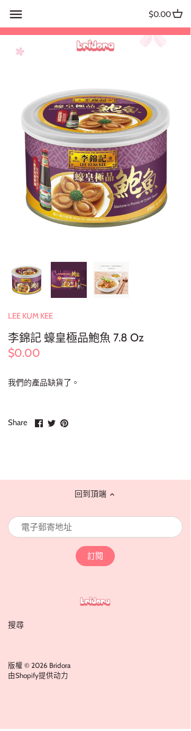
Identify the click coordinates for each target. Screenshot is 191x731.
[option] (26, 279)
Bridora (59, 665)
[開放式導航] (16, 14)
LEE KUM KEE (30, 316)
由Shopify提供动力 (38, 675)
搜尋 (16, 625)
